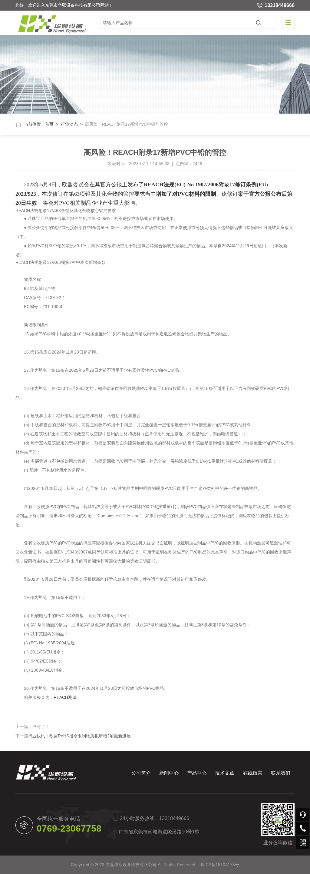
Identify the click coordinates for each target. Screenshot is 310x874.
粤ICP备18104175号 (219, 864)
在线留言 (252, 773)
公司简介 (141, 773)
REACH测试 (65, 697)
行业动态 (69, 124)
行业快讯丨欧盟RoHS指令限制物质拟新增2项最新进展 (79, 735)
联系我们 (280, 773)
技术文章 (224, 773)
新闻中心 (169, 773)
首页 (49, 124)
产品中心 (196, 773)
